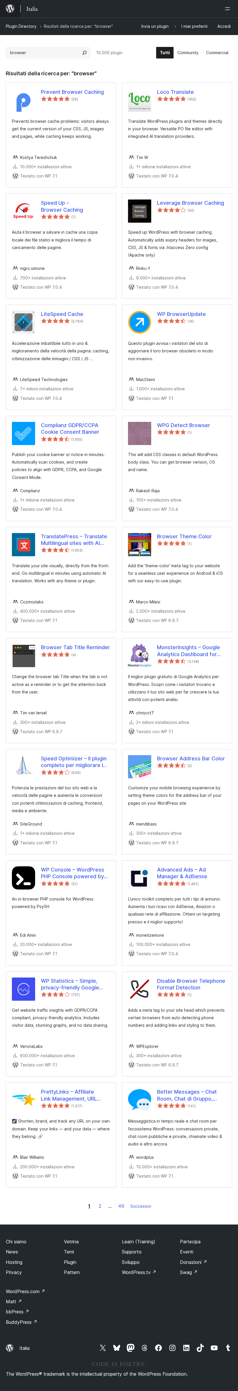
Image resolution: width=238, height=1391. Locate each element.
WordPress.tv (139, 1272)
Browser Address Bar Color (191, 758)
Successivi (140, 1206)
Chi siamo (16, 1241)
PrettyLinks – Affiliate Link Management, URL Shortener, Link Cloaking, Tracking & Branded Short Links (72, 1095)
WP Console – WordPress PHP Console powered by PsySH (72, 873)
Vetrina (71, 1241)
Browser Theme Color (184, 536)
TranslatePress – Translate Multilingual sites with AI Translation (74, 540)
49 (121, 1206)
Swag (189, 1272)
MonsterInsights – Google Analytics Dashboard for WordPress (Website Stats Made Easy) (190, 651)
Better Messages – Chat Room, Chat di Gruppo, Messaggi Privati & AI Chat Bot (189, 1095)
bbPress (17, 1312)
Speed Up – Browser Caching (62, 206)
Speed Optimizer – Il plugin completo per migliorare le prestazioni (74, 762)
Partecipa (190, 1241)
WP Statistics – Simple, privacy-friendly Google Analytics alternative (70, 984)
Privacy (14, 1272)
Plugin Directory (21, 26)
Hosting (14, 1262)
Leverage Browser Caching (190, 203)
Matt (14, 1301)
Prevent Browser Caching (72, 92)
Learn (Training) (138, 1241)
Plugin (70, 1262)
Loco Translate (175, 92)
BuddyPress (21, 1322)
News (12, 1252)
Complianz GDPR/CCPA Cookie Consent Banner (70, 428)
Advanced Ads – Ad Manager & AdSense (182, 873)
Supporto (132, 1252)
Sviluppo (131, 1262)
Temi (69, 1252)
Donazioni (193, 1262)
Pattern (72, 1272)
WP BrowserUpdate (181, 314)
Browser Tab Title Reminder (75, 647)
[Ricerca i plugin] (84, 52)
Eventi (186, 1252)
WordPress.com (25, 1291)
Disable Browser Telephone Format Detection (191, 984)
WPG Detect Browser (183, 425)
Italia (24, 1348)
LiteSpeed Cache (62, 314)
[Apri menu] (228, 8)
